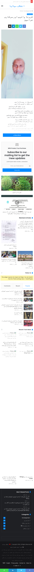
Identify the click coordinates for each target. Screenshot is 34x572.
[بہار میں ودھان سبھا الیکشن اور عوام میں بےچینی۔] (25, 256)
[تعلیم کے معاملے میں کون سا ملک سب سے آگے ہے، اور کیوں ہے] (8, 254)
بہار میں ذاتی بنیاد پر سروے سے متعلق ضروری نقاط (26, 343)
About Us (28, 563)
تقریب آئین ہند (18, 312)
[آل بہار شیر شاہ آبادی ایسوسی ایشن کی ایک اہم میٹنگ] (28, 293)
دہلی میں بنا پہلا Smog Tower (26, 477)
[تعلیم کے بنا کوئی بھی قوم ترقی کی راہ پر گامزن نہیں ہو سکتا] (28, 323)
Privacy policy (14, 563)
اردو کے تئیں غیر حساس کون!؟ (10, 245)
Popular (27, 286)
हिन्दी (4, 563)
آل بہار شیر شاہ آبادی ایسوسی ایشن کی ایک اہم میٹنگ (12, 292)
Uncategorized (27, 11)
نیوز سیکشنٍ (26, 528)
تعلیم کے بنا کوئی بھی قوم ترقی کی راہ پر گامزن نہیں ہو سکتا (11, 321)
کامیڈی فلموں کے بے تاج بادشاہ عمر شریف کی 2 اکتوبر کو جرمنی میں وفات (9, 343)
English (8, 563)
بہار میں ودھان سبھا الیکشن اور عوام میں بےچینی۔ (27, 264)
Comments (7, 286)
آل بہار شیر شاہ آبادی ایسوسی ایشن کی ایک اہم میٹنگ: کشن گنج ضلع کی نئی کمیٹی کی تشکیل (12, 306)
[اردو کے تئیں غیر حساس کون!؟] (8, 231)
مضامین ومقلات (26, 523)
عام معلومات (25, 525)
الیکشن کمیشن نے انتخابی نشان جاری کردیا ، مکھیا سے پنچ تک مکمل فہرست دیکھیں (9, 479)
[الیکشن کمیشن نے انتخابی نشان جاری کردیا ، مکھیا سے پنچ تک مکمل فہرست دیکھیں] (8, 412)
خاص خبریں (27, 520)
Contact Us (22, 563)
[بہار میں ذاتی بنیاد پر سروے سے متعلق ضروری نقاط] (25, 336)
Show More (17, 135)
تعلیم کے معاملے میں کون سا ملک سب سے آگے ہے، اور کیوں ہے (8, 260)
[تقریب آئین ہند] (28, 315)
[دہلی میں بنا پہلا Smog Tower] (25, 412)
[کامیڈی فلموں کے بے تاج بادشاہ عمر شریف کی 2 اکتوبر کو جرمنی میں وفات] (8, 336)
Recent (18, 286)
